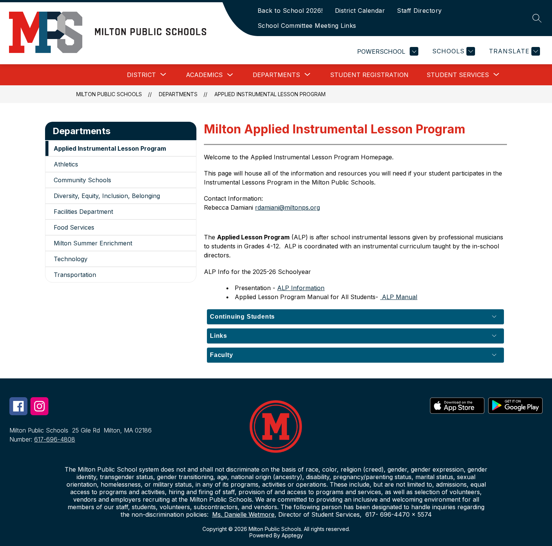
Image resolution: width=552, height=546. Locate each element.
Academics (204, 75)
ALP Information (300, 288)
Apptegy (292, 535)
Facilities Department (83, 211)
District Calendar (360, 10)
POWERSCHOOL (381, 51)
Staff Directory (419, 10)
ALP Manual (398, 297)
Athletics (66, 164)
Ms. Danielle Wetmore (243, 514)
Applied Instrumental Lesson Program (270, 94)
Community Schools (82, 180)
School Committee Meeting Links (307, 25)
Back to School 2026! (290, 10)
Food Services (74, 227)
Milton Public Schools (109, 94)
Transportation (75, 274)
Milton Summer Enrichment (93, 243)
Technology (70, 259)
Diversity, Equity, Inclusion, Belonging (107, 196)
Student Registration (369, 75)
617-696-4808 (54, 439)
